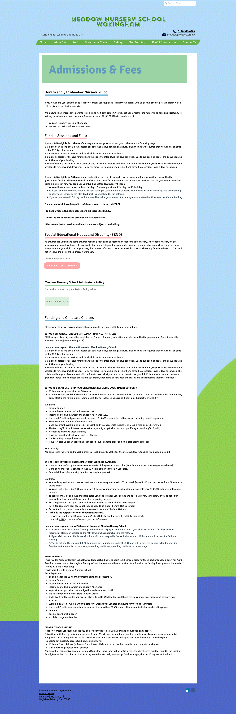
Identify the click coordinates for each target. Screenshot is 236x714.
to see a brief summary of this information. (87, 519)
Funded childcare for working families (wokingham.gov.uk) (79, 472)
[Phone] (175, 31)
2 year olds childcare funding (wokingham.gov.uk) (144, 451)
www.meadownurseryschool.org (56, 690)
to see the (109, 516)
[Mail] (164, 34)
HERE (101, 516)
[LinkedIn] (188, 690)
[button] (60, 42)
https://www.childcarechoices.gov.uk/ (80, 327)
